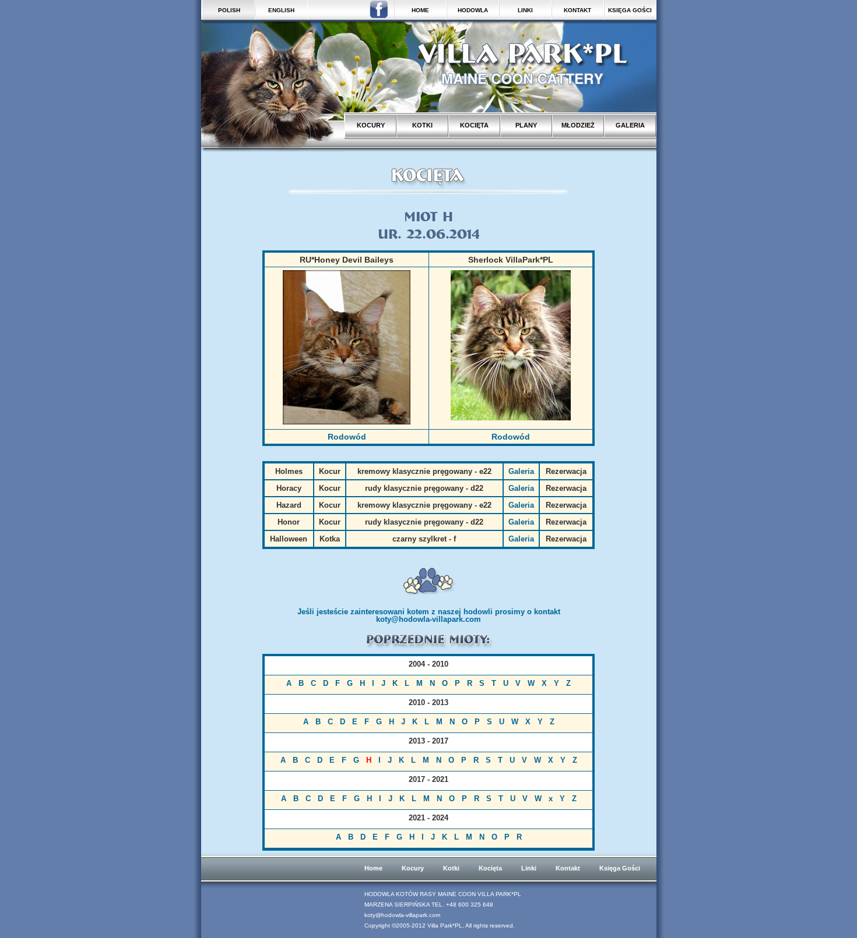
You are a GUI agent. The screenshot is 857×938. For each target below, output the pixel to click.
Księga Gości (619, 868)
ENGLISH (281, 10)
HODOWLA (473, 10)
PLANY (526, 125)
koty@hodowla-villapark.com (428, 619)
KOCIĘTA (474, 125)
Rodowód (347, 436)
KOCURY (371, 125)
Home (373, 868)
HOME (420, 10)
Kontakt (568, 868)
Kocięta (490, 868)
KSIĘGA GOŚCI (630, 10)
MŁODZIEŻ (578, 125)
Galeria (521, 471)
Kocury (413, 868)
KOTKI (422, 125)
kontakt (547, 611)
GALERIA (630, 125)
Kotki (451, 868)
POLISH (229, 10)
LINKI (525, 10)
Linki (528, 868)
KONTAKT (577, 10)
